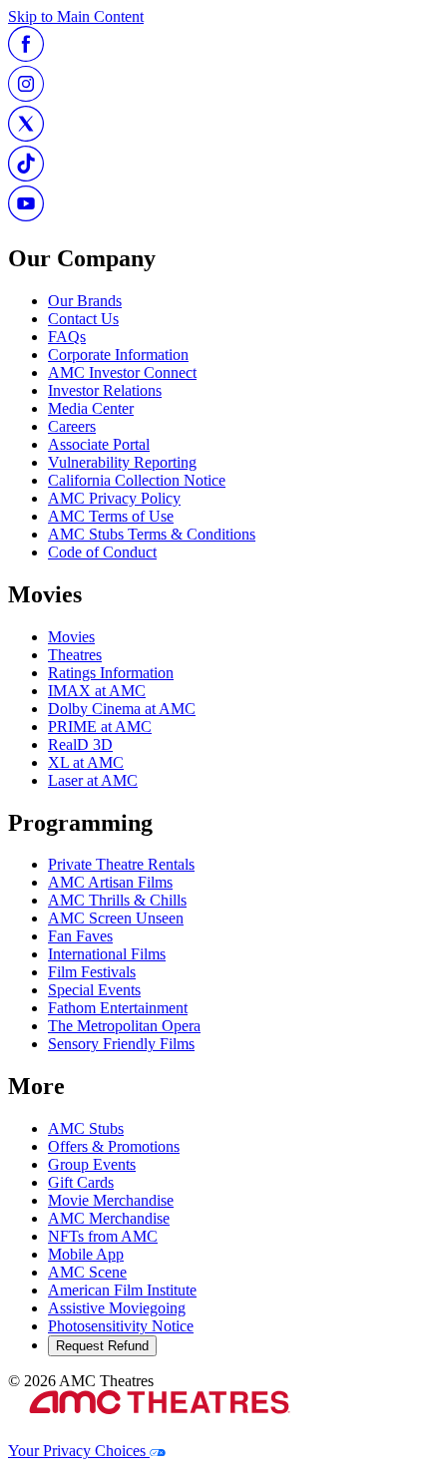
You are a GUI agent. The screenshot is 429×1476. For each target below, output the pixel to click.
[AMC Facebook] (26, 56)
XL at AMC (86, 762)
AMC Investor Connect (122, 372)
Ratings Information (111, 672)
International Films (107, 953)
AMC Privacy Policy (114, 498)
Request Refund (102, 1345)
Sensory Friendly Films (121, 1043)
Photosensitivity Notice (121, 1325)
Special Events (94, 989)
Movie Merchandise (111, 1200)
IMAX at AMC (97, 690)
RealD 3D (80, 744)
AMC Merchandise (109, 1218)
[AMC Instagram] (26, 96)
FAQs (67, 336)
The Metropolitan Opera (124, 1025)
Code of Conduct (102, 552)
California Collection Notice (136, 480)
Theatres (75, 654)
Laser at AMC (93, 780)
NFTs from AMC (103, 1236)
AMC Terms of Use (111, 516)
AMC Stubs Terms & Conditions (151, 534)
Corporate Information (118, 354)
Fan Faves (80, 935)
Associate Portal (99, 444)
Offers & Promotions (114, 1146)
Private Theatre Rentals (121, 864)
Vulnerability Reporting (122, 462)
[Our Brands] (159, 1432)
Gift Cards (81, 1182)
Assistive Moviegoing (117, 1307)
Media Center (91, 408)
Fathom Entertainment (118, 1007)
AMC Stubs (86, 1128)
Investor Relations (105, 390)
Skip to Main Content (76, 16)
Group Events (92, 1164)
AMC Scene (87, 1272)
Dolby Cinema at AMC (122, 708)
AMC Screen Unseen (116, 918)
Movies (71, 636)
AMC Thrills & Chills (117, 900)
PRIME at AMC (100, 726)
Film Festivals (92, 971)
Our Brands (85, 300)
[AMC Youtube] (26, 215)
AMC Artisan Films (110, 882)
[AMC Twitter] (26, 136)
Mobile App (86, 1254)
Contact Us (83, 318)
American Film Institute (122, 1290)
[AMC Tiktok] (26, 176)
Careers (72, 426)
